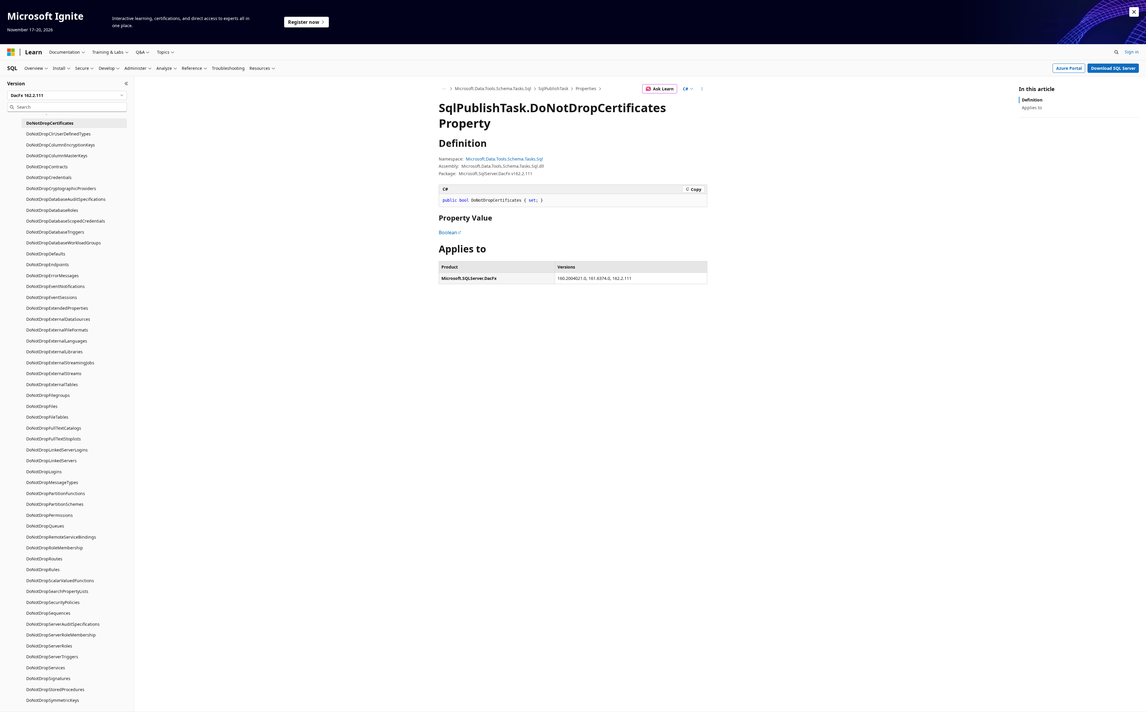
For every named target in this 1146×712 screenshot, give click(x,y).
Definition (1032, 100)
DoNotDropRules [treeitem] (43, 569)
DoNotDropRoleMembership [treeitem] (54, 548)
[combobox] (67, 95)
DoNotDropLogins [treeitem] (44, 471)
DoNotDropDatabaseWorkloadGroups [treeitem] (63, 243)
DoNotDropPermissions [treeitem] (49, 515)
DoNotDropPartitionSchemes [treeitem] (55, 504)
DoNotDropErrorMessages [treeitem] (52, 275)
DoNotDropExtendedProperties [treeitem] (57, 308)
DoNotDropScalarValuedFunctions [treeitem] (60, 580)
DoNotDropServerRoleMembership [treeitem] (61, 635)
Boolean (448, 232)
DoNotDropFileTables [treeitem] (47, 417)
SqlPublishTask (553, 88)
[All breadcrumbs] (444, 89)
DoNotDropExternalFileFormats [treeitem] (57, 330)
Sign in (1132, 52)
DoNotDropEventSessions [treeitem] (51, 297)
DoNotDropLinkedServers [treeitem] (51, 460)
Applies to (1032, 107)
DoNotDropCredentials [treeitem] (49, 177)
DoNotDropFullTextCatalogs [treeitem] (53, 428)
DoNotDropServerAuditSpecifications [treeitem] (63, 624)
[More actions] (702, 89)
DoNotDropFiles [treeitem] (42, 406)
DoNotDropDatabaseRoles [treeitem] (52, 210)
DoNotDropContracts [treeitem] (47, 166)
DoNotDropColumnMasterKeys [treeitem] (56, 155)
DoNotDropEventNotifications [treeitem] (55, 286)
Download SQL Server (1113, 68)
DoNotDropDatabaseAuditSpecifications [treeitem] (66, 199)
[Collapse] (126, 83)
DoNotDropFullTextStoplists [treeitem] (53, 439)
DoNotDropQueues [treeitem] (45, 526)
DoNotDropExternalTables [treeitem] (52, 384)
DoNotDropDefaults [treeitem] (45, 254)
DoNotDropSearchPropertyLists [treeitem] (57, 591)
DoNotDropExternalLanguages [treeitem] (56, 341)
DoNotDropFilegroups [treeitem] (48, 395)
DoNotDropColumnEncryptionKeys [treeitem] (60, 145)
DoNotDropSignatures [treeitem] (48, 678)
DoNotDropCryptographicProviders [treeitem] (61, 188)
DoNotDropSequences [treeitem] (48, 613)
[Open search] (1116, 52)
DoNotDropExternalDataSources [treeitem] (58, 319)
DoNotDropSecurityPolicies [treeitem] (53, 602)
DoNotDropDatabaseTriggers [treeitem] (55, 232)
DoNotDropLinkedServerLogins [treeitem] (57, 450)
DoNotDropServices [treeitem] (45, 668)
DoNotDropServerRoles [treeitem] (49, 646)
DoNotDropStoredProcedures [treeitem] (55, 689)
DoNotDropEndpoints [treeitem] (47, 264)
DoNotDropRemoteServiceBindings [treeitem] (61, 537)
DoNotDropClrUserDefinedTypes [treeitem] (58, 134)
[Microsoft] (11, 52)
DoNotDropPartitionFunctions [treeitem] (55, 493)
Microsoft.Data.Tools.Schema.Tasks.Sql (493, 88)
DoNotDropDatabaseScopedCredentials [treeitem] (65, 221)
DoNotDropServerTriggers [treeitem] (52, 656)
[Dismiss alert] (1134, 12)
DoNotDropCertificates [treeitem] (49, 123)
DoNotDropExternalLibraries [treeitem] (54, 352)
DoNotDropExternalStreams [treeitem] (53, 373)
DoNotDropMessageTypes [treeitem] (52, 482)
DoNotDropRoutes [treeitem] (44, 559)
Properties (586, 88)
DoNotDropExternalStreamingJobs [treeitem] (60, 363)
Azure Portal (1069, 68)
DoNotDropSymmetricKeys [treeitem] (52, 700)
